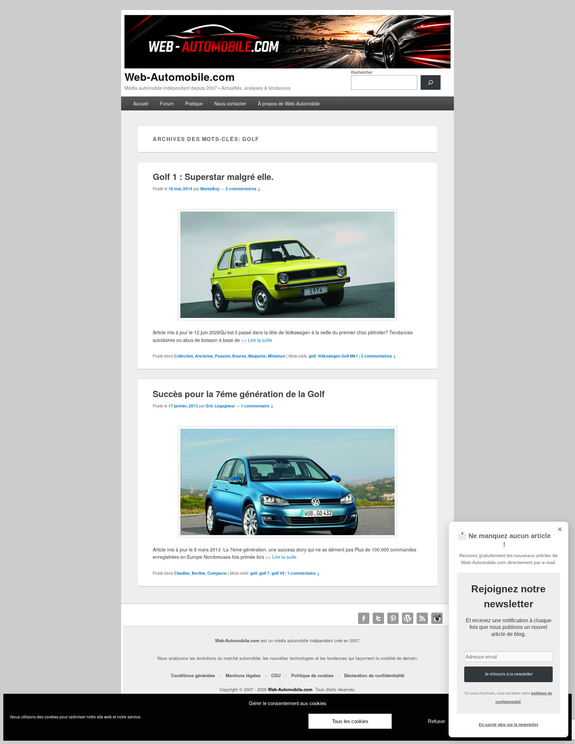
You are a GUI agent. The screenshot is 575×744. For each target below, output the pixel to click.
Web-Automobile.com (179, 76)
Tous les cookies (350, 721)
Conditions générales (193, 675)
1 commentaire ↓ (257, 406)
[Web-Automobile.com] (287, 66)
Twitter (378, 618)
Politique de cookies (312, 675)
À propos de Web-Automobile (289, 103)
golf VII (278, 573)
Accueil (140, 103)
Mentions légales (243, 675)
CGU (276, 675)
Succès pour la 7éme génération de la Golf (239, 393)
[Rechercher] (431, 82)
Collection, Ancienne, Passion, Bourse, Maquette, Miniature (230, 356)
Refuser (436, 721)
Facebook (363, 618)
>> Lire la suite (256, 340)
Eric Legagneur (220, 406)
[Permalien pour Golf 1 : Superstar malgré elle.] (287, 264)
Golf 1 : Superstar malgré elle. (213, 176)
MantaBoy (210, 189)
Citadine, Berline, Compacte (200, 573)
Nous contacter (230, 103)
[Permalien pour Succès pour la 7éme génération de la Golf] (287, 481)
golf (312, 356)
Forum (167, 103)
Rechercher (361, 72)
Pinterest (393, 618)
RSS (422, 618)
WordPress (407, 618)
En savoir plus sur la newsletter (508, 724)
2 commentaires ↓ (243, 189)
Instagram (437, 618)
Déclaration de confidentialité (374, 675)
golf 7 (264, 573)
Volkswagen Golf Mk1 (338, 356)
